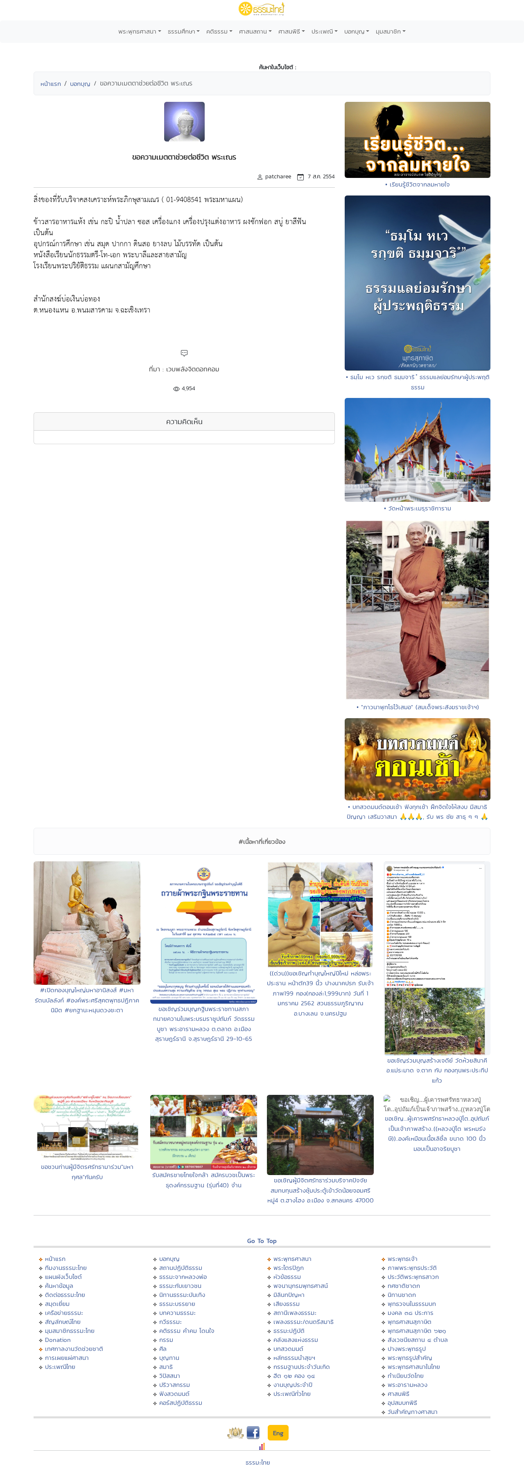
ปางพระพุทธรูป (407, 1348)
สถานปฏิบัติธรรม (180, 1267)
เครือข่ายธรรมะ (64, 1312)
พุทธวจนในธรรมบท (412, 1303)
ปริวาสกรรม (174, 1384)
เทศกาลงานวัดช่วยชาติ (74, 1348)
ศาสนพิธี (289, 31)
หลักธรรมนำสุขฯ (294, 1357)
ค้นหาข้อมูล (59, 1285)
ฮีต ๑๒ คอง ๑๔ (294, 1375)
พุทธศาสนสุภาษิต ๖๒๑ (417, 1330)
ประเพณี (322, 31)
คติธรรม (217, 31)
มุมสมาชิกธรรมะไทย (70, 1330)
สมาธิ (166, 1366)
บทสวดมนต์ (288, 1348)
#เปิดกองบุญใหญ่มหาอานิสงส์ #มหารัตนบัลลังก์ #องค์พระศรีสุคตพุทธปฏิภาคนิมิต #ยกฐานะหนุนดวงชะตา (87, 1000)
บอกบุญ (354, 31)
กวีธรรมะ (170, 1321)
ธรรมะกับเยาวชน (180, 1285)
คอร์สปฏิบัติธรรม (180, 1402)
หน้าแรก (51, 83)
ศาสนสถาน (253, 31)
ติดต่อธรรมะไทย (65, 1294)
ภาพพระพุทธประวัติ (412, 1267)
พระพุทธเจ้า (403, 1258)
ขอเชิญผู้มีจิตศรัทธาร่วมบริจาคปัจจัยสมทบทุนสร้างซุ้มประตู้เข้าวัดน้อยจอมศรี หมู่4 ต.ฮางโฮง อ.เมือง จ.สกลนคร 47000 (320, 1190)
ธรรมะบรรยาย (177, 1303)
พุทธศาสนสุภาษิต (409, 1321)
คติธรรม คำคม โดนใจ (187, 1330)
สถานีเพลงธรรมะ (294, 1312)
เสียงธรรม (286, 1303)
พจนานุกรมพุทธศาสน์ (300, 1285)
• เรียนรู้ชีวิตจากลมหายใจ (417, 184)
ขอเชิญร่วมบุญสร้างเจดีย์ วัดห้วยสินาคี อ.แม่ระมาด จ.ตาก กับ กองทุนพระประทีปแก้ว (437, 1070)
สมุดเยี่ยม (57, 1303)
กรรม (166, 1339)
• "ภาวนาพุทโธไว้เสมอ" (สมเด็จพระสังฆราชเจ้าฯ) (418, 707)
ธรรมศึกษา (181, 31)
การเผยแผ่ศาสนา (67, 1357)
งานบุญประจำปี (292, 1384)
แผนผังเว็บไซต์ (63, 1276)
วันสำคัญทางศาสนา (413, 1411)
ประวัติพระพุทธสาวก (413, 1276)
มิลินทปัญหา (289, 1294)
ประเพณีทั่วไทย (292, 1393)
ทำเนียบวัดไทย (406, 1375)
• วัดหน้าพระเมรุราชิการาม (417, 508)
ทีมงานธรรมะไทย (66, 1267)
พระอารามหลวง (407, 1384)
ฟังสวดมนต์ (174, 1393)
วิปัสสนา (169, 1375)
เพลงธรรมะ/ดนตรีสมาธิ (303, 1321)
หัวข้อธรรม (287, 1276)
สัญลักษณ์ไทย (63, 1321)
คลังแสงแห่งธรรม (295, 1339)
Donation (58, 1339)
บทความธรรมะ (177, 1312)
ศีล (163, 1348)
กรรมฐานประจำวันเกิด (301, 1366)
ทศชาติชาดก (404, 1285)
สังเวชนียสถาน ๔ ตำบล (418, 1339)
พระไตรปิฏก (288, 1267)
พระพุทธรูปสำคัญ (410, 1357)
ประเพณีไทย (60, 1366)
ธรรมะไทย (258, 1462)
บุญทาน (169, 1357)
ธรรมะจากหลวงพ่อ (183, 1276)
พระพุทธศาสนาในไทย (414, 1366)
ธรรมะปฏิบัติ (289, 1330)
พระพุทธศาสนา (137, 31)
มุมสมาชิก (388, 31)
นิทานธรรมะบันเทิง (182, 1294)
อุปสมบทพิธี (402, 1402)
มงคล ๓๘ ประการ (411, 1312)
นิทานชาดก (402, 1294)
